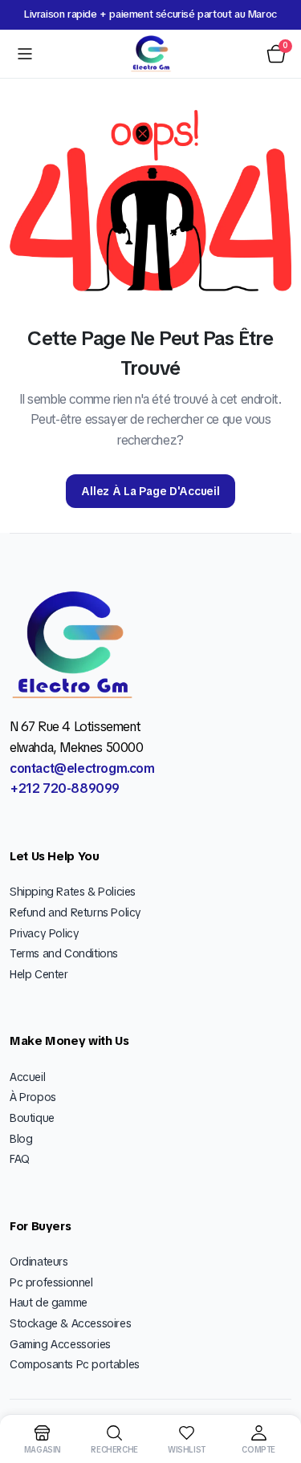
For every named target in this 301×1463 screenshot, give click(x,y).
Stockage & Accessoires (70, 1323)
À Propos (33, 1097)
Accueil (27, 1077)
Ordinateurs (39, 1261)
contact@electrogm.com (82, 768)
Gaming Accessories (60, 1344)
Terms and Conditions (64, 953)
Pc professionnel (51, 1282)
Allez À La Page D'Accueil (150, 491)
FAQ (20, 1159)
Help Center (39, 974)
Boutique (32, 1118)
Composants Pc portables (75, 1364)
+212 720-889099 (65, 788)
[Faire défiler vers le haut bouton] (275, 1391)
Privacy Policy (44, 933)
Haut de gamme (48, 1302)
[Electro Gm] (151, 53)
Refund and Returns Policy (75, 912)
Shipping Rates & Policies (73, 891)
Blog (21, 1139)
